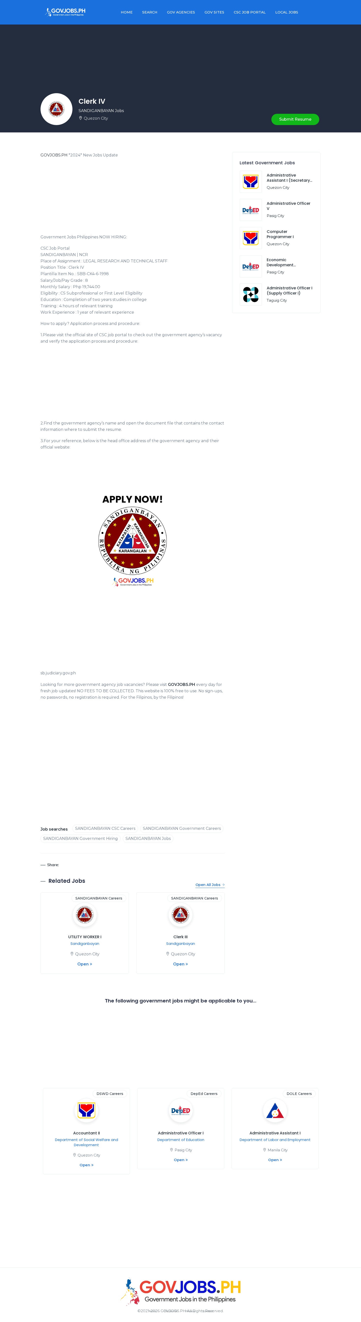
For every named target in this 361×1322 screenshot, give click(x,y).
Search (149, 12)
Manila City (278, 1150)
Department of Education (180, 1139)
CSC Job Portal (250, 12)
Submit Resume (295, 119)
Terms (152, 1311)
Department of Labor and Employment (275, 1139)
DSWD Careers (110, 1093)
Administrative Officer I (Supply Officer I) (289, 290)
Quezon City (96, 118)
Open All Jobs (208, 885)
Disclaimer (171, 1311)
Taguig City (277, 300)
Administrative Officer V (288, 206)
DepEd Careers (204, 1093)
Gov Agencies (181, 12)
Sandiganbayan (84, 943)
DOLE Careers (299, 1093)
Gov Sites (214, 12)
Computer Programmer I (280, 234)
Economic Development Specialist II (280, 265)
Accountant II (86, 1133)
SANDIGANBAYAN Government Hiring (80, 838)
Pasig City (275, 215)
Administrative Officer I (181, 1133)
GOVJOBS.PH (54, 155)
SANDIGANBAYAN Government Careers (182, 828)
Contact (208, 1311)
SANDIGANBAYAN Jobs (101, 110)
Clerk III (180, 937)
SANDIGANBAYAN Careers (98, 898)
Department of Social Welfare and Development (86, 1142)
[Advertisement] (133, 197)
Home (127, 12)
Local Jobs (286, 12)
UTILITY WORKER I (84, 937)
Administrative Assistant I (275, 1133)
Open (83, 964)
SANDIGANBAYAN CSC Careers (105, 828)
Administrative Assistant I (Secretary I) (288, 180)
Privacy (190, 1311)
